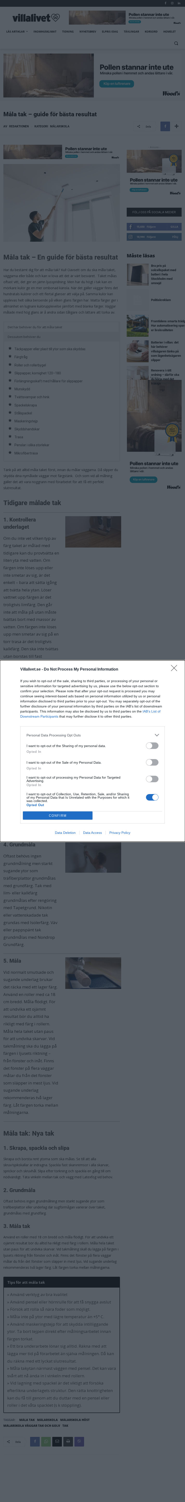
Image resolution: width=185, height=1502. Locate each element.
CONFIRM (58, 815)
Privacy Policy (119, 833)
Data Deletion (65, 833)
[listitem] (92, 735)
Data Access (92, 833)
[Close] (175, 669)
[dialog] (92, 751)
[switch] (152, 745)
